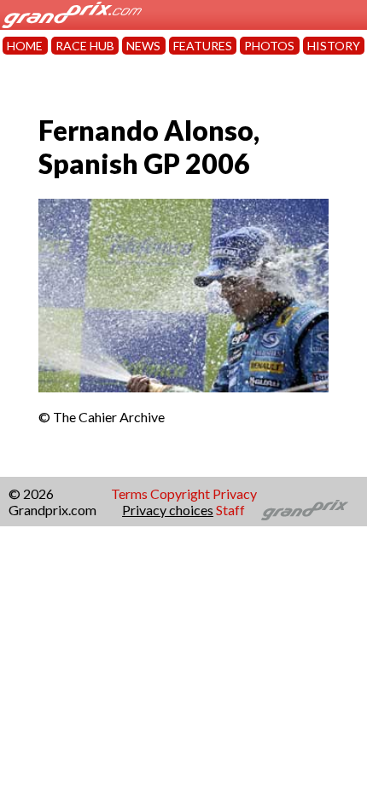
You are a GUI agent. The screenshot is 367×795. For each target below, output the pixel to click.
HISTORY (333, 45)
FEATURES (202, 45)
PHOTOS (269, 45)
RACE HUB (84, 45)
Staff (230, 510)
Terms (129, 493)
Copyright (180, 493)
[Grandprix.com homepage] (305, 510)
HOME (25, 45)
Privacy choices (167, 510)
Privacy (235, 493)
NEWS (143, 45)
